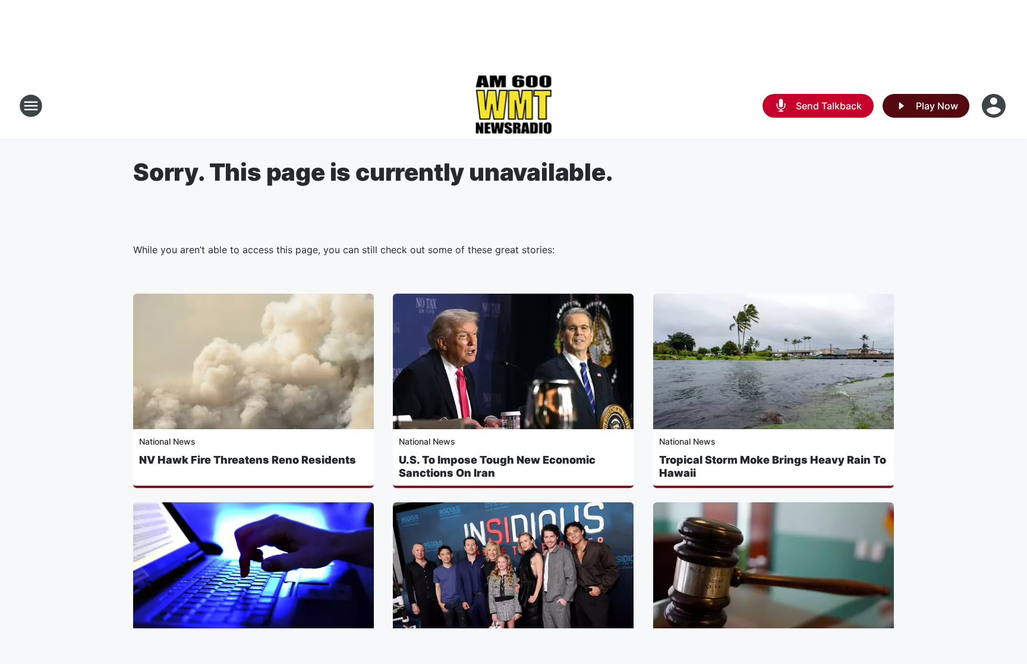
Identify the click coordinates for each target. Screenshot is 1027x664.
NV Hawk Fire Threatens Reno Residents (247, 460)
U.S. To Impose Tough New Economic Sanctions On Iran (497, 466)
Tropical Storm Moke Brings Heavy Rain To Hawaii (772, 466)
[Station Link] (513, 106)
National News (167, 441)
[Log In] (995, 106)
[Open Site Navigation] (31, 106)
